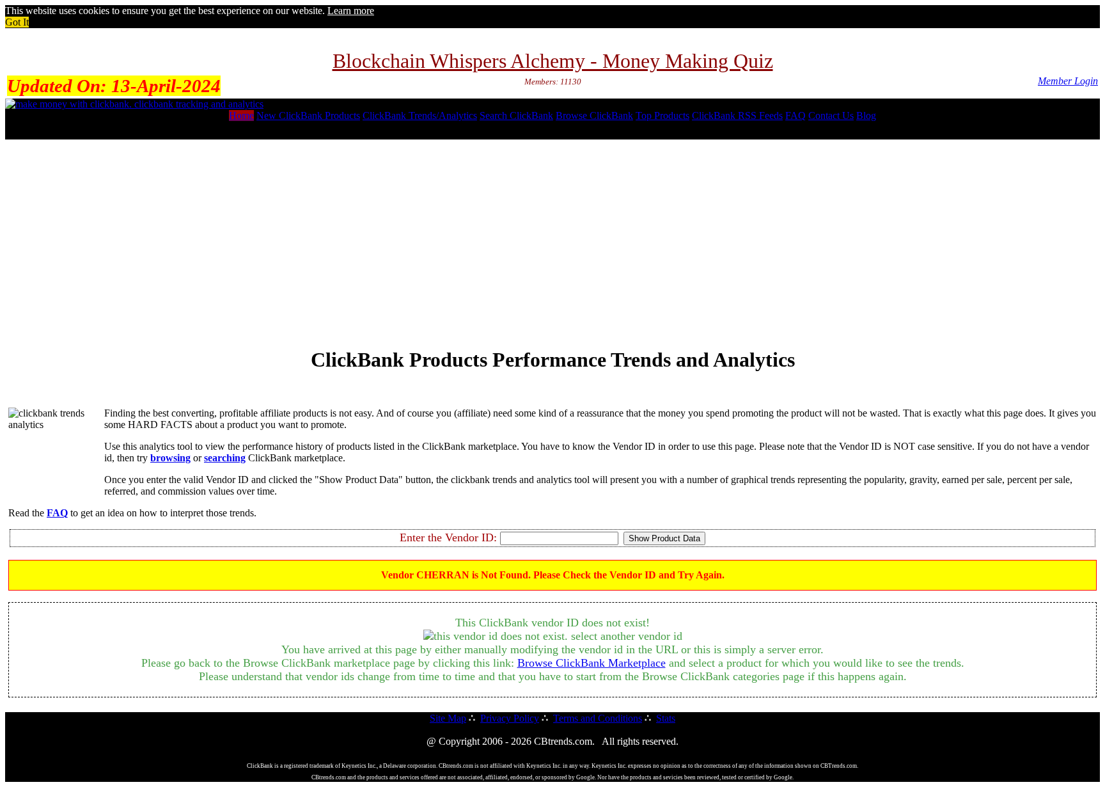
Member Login (1068, 81)
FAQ (795, 115)
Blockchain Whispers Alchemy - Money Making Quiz (553, 60)
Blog (866, 115)
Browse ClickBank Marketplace (591, 662)
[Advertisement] (552, 238)
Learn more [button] (350, 10)
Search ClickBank (516, 115)
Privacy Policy (509, 718)
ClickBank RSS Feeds (737, 115)
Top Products (662, 115)
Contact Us (831, 115)
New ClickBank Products (308, 115)
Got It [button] (17, 22)
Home (241, 115)
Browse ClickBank (594, 115)
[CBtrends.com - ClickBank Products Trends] (134, 104)
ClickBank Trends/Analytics (420, 115)
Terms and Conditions (597, 718)
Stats (665, 718)
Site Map (448, 718)
